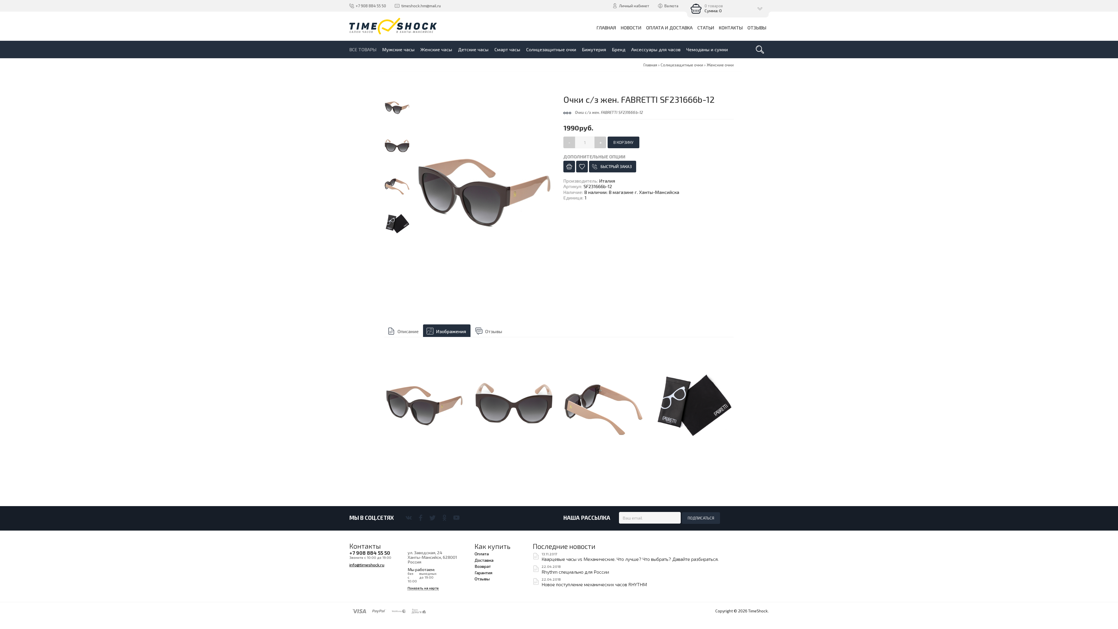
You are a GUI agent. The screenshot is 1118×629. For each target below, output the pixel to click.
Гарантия (483, 572)
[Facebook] (421, 518)
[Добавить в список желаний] (582, 166)
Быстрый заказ (616, 166)
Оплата (482, 553)
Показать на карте (423, 588)
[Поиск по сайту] (760, 49)
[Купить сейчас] (569, 166)
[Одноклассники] (444, 518)
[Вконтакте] (409, 518)
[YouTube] (456, 518)
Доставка (484, 560)
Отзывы (493, 331)
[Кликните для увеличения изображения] (485, 190)
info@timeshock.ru (366, 564)
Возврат (483, 566)
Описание (408, 331)
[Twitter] (432, 518)
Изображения (451, 331)
